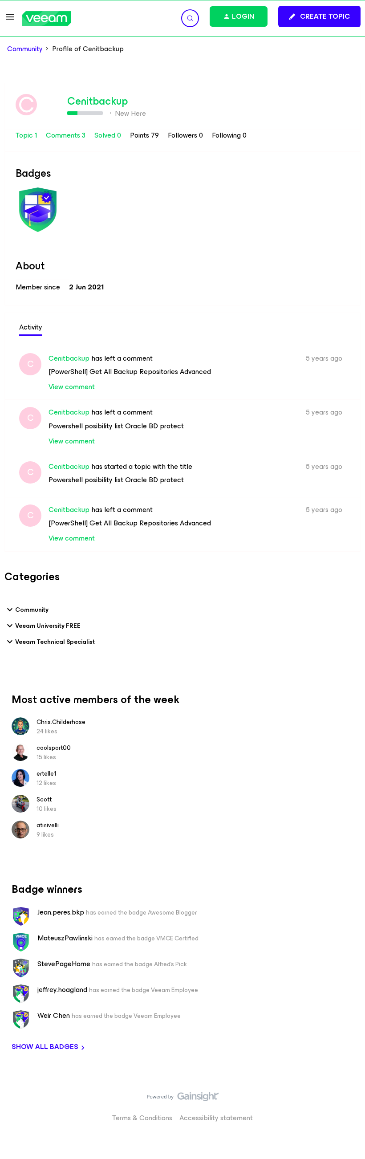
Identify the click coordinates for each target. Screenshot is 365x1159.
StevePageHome (63, 964)
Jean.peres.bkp (60, 912)
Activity (30, 327)
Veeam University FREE (48, 626)
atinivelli (47, 825)
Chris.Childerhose (60, 722)
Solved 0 (108, 135)
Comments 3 (66, 135)
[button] (9, 20)
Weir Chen (53, 1015)
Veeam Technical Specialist (55, 642)
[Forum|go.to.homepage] (46, 18)
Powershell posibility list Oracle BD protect (116, 426)
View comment (72, 387)
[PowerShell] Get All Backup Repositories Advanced (130, 372)
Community (25, 49)
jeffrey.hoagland (62, 989)
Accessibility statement (216, 1118)
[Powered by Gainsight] (183, 1099)
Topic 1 (27, 135)
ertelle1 (46, 773)
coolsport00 (53, 747)
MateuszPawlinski (65, 938)
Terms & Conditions (142, 1118)
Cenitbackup (97, 101)
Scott (44, 799)
